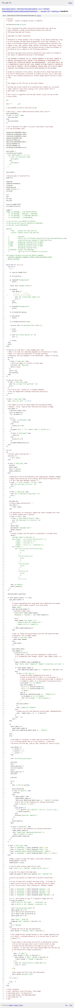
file (38, 15)
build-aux (55, 11)
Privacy (16, 1005)
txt (66, 1005)
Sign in (70, 3)
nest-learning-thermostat (27, 9)
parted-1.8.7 (45, 11)
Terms (21, 1005)
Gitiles (11, 1005)
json (70, 1005)
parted (46, 9)
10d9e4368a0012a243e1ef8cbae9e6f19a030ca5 (19, 11)
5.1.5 (40, 9)
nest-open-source (9, 9)
